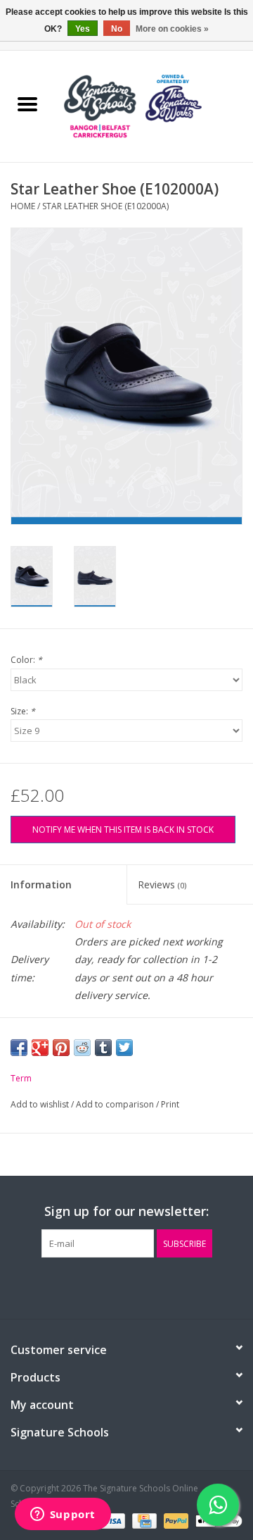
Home (23, 206)
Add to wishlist (41, 1104)
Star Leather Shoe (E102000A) (105, 206)
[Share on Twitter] (124, 1047)
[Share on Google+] (40, 1047)
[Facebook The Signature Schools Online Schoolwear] (101, 1286)
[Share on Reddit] (82, 1047)
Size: (23, 711)
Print (170, 1104)
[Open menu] (27, 103)
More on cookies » (172, 29)
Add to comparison (116, 1104)
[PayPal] (174, 1521)
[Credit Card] (142, 1521)
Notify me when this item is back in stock (123, 830)
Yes (82, 29)
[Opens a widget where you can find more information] (62, 1515)
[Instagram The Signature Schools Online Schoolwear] (152, 1286)
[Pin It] (61, 1047)
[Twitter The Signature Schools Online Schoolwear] (126, 1286)
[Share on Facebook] (19, 1047)
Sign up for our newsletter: (126, 1211)
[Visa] (111, 1521)
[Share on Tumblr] (103, 1047)
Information (41, 884)
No (116, 29)
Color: (26, 660)
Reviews (162, 884)
